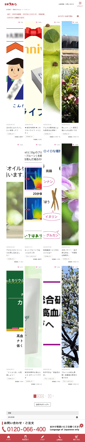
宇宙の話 (41, 14)
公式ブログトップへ (42, 404)
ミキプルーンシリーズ (30, 14)
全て (8, 14)
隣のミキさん (17, 9)
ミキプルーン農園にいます (15, 17)
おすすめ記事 (16, 14)
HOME (8, 9)
